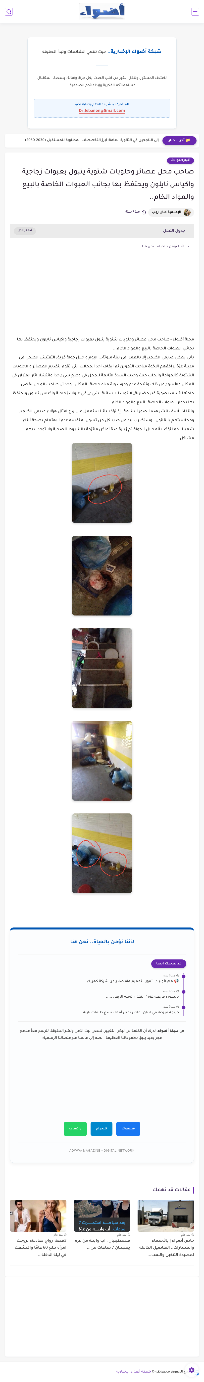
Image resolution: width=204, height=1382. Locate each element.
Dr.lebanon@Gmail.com (102, 111)
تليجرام (101, 1129)
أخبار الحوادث (180, 160)
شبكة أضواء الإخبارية (133, 1372)
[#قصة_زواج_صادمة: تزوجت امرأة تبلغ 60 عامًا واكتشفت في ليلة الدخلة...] (38, 1216)
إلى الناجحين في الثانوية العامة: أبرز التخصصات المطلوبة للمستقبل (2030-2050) (92, 141)
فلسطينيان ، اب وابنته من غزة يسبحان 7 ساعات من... (102, 1244)
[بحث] (8, 11)
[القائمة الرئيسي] (195, 11)
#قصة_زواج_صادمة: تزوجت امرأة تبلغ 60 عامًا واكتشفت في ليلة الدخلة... (40, 1248)
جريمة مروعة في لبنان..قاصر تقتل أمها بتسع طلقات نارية (131, 1013)
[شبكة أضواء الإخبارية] (102, 11)
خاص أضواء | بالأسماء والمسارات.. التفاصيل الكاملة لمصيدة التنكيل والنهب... (166, 1248)
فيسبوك (128, 1129)
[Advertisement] (102, 301)
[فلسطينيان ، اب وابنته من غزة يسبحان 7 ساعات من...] (102, 1216)
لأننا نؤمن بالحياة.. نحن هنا (163, 247)
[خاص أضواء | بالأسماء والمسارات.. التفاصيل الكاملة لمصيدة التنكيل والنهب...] (166, 1215)
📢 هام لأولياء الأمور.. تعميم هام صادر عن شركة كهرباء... (131, 982)
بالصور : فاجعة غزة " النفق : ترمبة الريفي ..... (142, 997)
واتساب (75, 1129)
